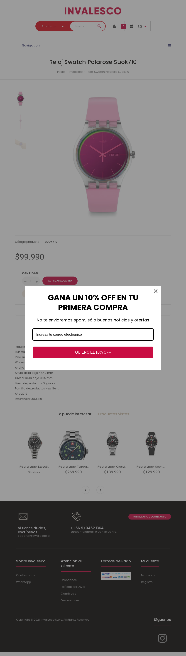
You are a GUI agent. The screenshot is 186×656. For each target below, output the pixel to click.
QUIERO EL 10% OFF (93, 352)
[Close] (155, 291)
